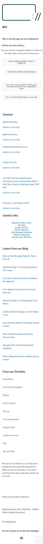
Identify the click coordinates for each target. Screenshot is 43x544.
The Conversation (11, 419)
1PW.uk (6, 395)
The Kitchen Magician (12, 387)
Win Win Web (8, 451)
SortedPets (8, 379)
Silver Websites (24, 509)
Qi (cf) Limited (9, 403)
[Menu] (21, 538)
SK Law (6, 411)
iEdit (5, 443)
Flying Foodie (9, 427)
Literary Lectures (10, 435)
